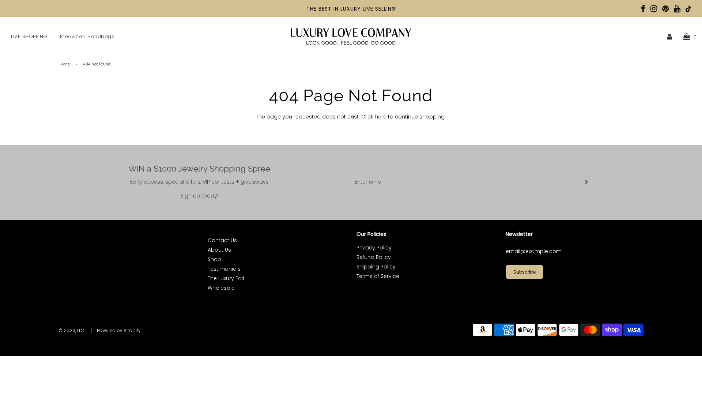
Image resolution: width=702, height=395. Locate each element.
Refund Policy (373, 257)
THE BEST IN (323, 8)
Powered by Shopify (119, 330)
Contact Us (222, 240)
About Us (219, 249)
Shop (214, 259)
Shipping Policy (376, 266)
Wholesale (221, 287)
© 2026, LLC (71, 330)
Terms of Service (377, 276)
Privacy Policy (374, 247)
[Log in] (669, 36)
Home (64, 64)
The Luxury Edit (226, 278)
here (380, 116)
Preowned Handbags (87, 36)
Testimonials (224, 268)
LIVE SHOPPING (29, 36)
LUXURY (350, 8)
